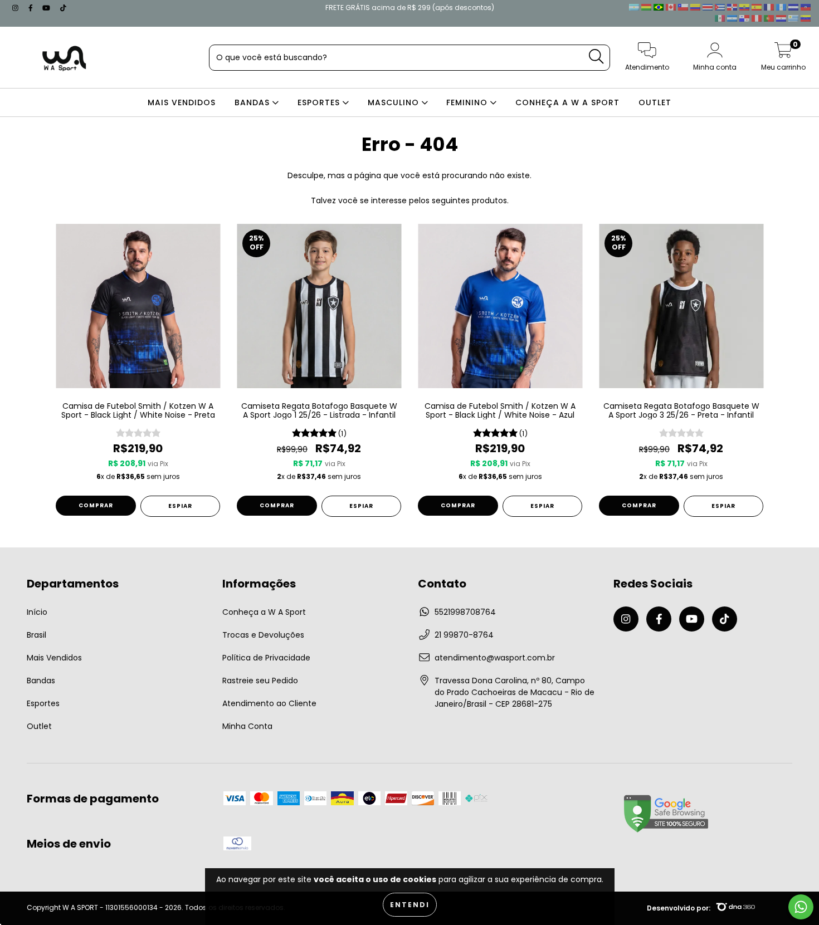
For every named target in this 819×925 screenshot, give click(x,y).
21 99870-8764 (464, 634)
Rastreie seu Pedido (260, 680)
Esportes (43, 703)
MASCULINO (395, 102)
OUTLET (654, 102)
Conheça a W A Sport (264, 612)
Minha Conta (247, 726)
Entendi (410, 904)
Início (37, 612)
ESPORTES (320, 102)
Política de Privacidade (266, 657)
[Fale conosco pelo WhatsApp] (800, 906)
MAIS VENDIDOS (182, 102)
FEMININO (468, 102)
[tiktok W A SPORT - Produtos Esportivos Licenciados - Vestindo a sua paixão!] (63, 7)
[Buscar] (596, 56)
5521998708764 (465, 612)
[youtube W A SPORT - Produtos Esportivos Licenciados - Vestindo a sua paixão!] (47, 7)
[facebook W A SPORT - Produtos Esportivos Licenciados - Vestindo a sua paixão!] (32, 7)
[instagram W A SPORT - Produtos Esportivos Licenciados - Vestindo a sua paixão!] (16, 7)
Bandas (41, 680)
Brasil (36, 634)
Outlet (39, 726)
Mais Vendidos (54, 657)
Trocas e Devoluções (263, 634)
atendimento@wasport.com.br (495, 657)
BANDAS (253, 102)
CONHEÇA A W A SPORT (567, 102)
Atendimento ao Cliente (269, 703)
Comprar (96, 505)
